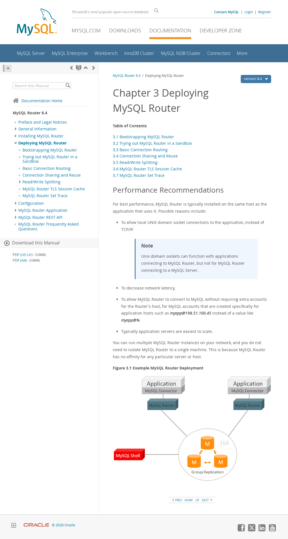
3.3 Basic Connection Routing (140, 149)
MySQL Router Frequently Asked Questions (48, 226)
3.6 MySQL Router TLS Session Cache (147, 169)
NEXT (206, 500)
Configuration (31, 203)
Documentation (170, 30)
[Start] (78, 68)
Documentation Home (41, 100)
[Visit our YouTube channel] (272, 530)
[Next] (93, 68)
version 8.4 (253, 78)
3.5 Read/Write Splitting (135, 162)
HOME (188, 500)
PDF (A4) (20, 260)
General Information (37, 129)
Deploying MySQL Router (42, 143)
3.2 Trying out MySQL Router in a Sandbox (152, 143)
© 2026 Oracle (63, 525)
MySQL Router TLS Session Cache (53, 188)
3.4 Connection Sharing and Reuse (145, 156)
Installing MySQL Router (41, 136)
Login (248, 12)
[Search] (68, 86)
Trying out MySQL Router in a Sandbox (49, 159)
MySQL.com (86, 30)
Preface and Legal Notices (42, 122)
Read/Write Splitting (41, 181)
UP (197, 500)
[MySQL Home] (37, 22)
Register (264, 12)
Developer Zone (221, 30)
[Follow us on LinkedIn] (261, 530)
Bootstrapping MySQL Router (49, 150)
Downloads (125, 30)
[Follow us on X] (251, 530)
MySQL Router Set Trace (45, 195)
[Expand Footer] (13, 526)
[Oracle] (36, 525)
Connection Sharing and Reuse (51, 175)
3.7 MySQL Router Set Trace (139, 175)
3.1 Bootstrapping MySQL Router (143, 136)
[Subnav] (16, 129)
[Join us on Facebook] (241, 530)
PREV (178, 500)
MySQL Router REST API (40, 217)
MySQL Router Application (43, 210)
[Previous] (71, 68)
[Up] (85, 68)
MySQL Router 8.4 (127, 76)
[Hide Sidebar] (7, 68)
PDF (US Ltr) (23, 254)
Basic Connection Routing (46, 168)
